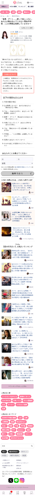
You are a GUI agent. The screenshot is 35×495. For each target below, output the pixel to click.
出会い (4, 426)
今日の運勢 (13, 6)
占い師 (17, 492)
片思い (11, 434)
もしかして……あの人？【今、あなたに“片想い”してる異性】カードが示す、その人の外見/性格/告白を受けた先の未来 (22, 201)
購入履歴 (31, 6)
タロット (28, 434)
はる (3, 404)
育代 (32, 340)
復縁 (10, 426)
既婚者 (30, 426)
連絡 (28, 430)
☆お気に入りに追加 (26, 28)
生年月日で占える (17, 438)
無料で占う (17, 173)
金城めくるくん (25, 396)
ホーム (3, 492)
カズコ (31, 300)
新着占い (4, 6)
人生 (20, 418)
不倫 (16, 426)
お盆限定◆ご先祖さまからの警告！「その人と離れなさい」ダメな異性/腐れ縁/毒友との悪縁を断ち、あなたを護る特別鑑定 (22, 217)
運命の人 (27, 12)
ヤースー (11, 404)
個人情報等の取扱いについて (22, 167)
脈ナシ (4, 434)
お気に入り (31, 492)
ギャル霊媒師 (28, 400)
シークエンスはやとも (27, 238)
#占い (4, 451)
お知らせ (18, 468)
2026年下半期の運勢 (9, 418)
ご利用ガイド (6, 460)
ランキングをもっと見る (18, 386)
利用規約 (18, 460)
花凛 (32, 192)
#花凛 (24, 455)
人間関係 (5, 422)
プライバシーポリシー (22, 463)
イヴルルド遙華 (22, 404)
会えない (21, 430)
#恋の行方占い (13, 451)
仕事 (13, 12)
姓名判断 (5, 438)
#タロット (24, 451)
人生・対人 (5, 12)
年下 (13, 430)
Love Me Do (30, 260)
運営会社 (18, 465)
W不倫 (23, 426)
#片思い (4, 455)
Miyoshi (31, 273)
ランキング (21, 6)
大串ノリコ (17, 400)
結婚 (19, 12)
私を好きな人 (21, 422)
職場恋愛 (20, 434)
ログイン (31, 2)
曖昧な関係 (6, 430)
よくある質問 (6, 463)
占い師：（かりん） (17, 32)
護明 (32, 367)
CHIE (32, 223)
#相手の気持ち (14, 455)
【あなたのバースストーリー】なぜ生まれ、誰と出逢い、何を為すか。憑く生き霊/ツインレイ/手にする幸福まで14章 (21, 232)
